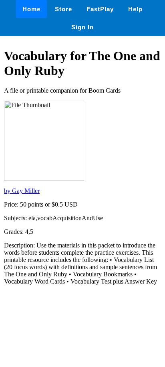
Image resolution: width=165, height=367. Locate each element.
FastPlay (100, 9)
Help (135, 9)
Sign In (82, 27)
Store (63, 9)
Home (31, 9)
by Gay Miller (22, 190)
